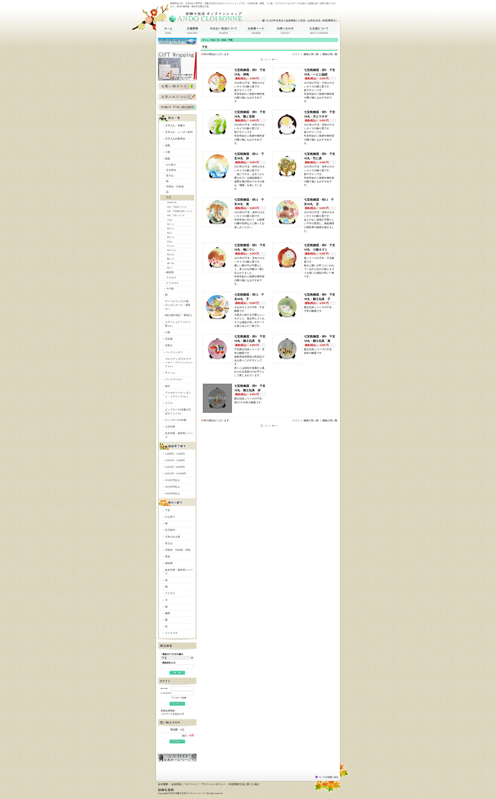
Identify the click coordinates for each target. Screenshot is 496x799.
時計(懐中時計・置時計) (178, 315)
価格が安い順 (311, 54)
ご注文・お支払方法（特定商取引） (318, 20)
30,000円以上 (172, 486)
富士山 (170, 175)
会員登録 (291, 20)
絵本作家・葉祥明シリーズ (179, 435)
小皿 (167, 152)
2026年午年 (172, 202)
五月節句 (171, 170)
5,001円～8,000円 (175, 467)
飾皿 (167, 158)
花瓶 (167, 145)
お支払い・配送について (223, 30)
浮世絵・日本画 (175, 186)
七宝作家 (170, 426)
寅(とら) (170, 228)
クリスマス (172, 283)
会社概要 (163, 784)
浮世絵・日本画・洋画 (177, 550)
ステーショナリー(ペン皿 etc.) (178, 324)
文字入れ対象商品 (175, 138)
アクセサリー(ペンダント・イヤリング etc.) (178, 394)
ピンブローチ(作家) (176, 420)
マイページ (191, 784)
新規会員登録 (168, 710)
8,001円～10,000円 (175, 473)
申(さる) (170, 254)
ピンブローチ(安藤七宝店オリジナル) (178, 411)
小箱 (167, 332)
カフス (169, 403)
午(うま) (170, 246)
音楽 (167, 556)
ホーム (168, 30)
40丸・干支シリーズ (175, 215)
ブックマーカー (174, 379)
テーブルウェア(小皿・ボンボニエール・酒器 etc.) (178, 305)
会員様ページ (256, 30)
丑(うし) (170, 224)
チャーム (170, 372)
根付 (167, 386)
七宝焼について (319, 30)
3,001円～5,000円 (175, 460)
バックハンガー (174, 352)
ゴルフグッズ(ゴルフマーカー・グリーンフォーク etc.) (179, 363)
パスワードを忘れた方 (172, 714)
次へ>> (275, 59)
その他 (170, 288)
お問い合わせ (285, 30)
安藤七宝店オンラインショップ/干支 (206, 17)
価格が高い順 (329, 54)
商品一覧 (215, 40)
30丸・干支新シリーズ (176, 207)
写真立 (169, 345)
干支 (168, 197)
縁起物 (170, 272)
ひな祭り (171, 164)
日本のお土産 (172, 536)
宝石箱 (169, 339)
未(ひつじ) (171, 250)
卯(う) (169, 233)
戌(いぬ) (170, 263)
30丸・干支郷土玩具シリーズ (179, 211)
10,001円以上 (172, 480)
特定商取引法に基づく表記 (244, 784)
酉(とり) (170, 259)
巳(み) (169, 241)
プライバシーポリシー (213, 784)
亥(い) (169, 267)
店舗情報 (192, 30)
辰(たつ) (170, 237)
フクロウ (171, 277)
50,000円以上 (172, 493)
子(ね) (169, 220)
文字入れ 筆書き (175, 125)
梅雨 (167, 613)
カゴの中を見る (274, 20)
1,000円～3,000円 (175, 454)
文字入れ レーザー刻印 (179, 132)
